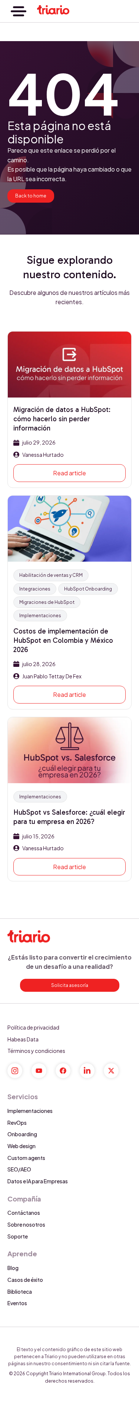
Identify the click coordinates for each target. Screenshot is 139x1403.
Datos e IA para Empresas (37, 1181)
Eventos (17, 1303)
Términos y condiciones (36, 1050)
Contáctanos (23, 1212)
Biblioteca (19, 1291)
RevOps (17, 1122)
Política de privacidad (33, 1027)
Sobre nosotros (26, 1224)
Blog (13, 1267)
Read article (69, 473)
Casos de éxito (25, 1279)
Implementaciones (30, 1110)
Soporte (17, 1236)
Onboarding (22, 1134)
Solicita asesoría (69, 985)
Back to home (30, 196)
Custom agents (26, 1157)
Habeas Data (23, 1039)
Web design (21, 1146)
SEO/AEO (19, 1169)
